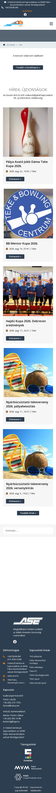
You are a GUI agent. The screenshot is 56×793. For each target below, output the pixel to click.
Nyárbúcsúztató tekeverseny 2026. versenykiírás (27, 486)
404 (20, 45)
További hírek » (28, 513)
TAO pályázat (36, 656)
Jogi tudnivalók (21, 790)
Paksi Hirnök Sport (38, 683)
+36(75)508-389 (11, 7)
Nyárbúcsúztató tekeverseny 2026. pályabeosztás (27, 404)
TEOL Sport (34, 679)
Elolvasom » (15, 179)
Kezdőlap (27, 11)
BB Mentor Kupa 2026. (22, 243)
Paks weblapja (36, 667)
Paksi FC (33, 671)
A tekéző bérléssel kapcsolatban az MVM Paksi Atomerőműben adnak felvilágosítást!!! (29, 3)
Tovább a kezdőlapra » (28, 67)
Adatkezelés (36, 790)
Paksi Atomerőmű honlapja (38, 662)
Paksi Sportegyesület (39, 675)
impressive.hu (36, 787)
